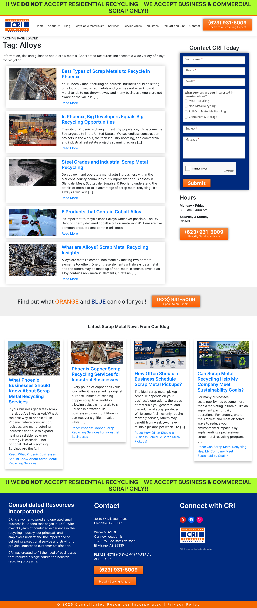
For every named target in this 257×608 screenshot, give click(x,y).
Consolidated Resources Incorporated (118, 604)
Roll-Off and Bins (174, 26)
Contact (194, 26)
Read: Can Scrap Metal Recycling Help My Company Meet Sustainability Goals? (222, 451)
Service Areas (132, 26)
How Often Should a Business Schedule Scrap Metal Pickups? (158, 379)
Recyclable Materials (88, 26)
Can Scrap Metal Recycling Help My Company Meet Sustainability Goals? (221, 382)
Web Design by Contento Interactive (196, 549)
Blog (67, 26)
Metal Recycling (198, 101)
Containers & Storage (202, 117)
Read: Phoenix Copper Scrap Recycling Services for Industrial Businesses (95, 432)
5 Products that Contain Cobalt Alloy (101, 211)
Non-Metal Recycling (202, 106)
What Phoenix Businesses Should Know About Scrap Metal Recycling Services (29, 390)
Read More (70, 103)
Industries (152, 26)
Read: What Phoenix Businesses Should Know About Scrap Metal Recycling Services (33, 458)
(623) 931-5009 (227, 24)
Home (40, 26)
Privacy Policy (183, 604)
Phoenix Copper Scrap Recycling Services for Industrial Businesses (96, 374)
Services (113, 26)
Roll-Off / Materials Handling (207, 111)
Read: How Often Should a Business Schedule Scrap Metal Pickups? (157, 437)
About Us (54, 26)
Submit (197, 183)
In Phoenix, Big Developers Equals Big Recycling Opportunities (103, 119)
